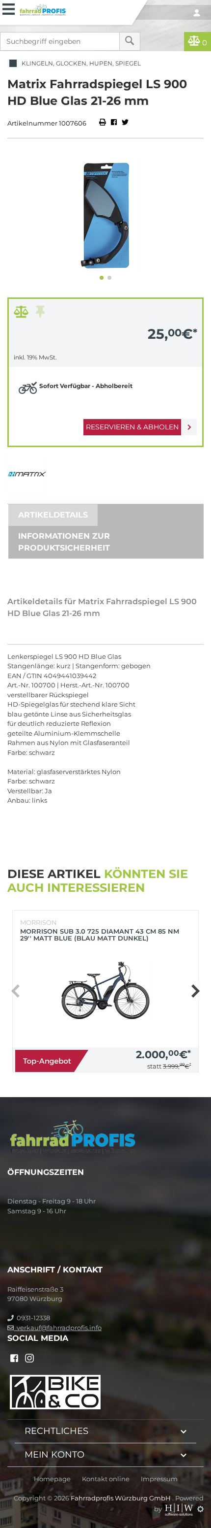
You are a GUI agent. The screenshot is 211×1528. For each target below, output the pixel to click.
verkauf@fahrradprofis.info (58, 1328)
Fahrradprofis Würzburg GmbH (121, 1498)
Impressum (159, 1479)
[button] (102, 278)
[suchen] (129, 41)
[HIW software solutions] (179, 1509)
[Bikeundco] (55, 1391)
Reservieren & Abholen (132, 427)
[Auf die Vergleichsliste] (22, 314)
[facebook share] (114, 123)
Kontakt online (106, 1479)
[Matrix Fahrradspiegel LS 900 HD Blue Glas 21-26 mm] (105, 215)
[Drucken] (103, 123)
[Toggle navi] (8, 8)
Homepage (52, 1479)
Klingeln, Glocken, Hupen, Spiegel (80, 63)
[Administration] (200, 1509)
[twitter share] (125, 123)
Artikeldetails (53, 515)
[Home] (74, 8)
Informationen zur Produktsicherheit (64, 542)
